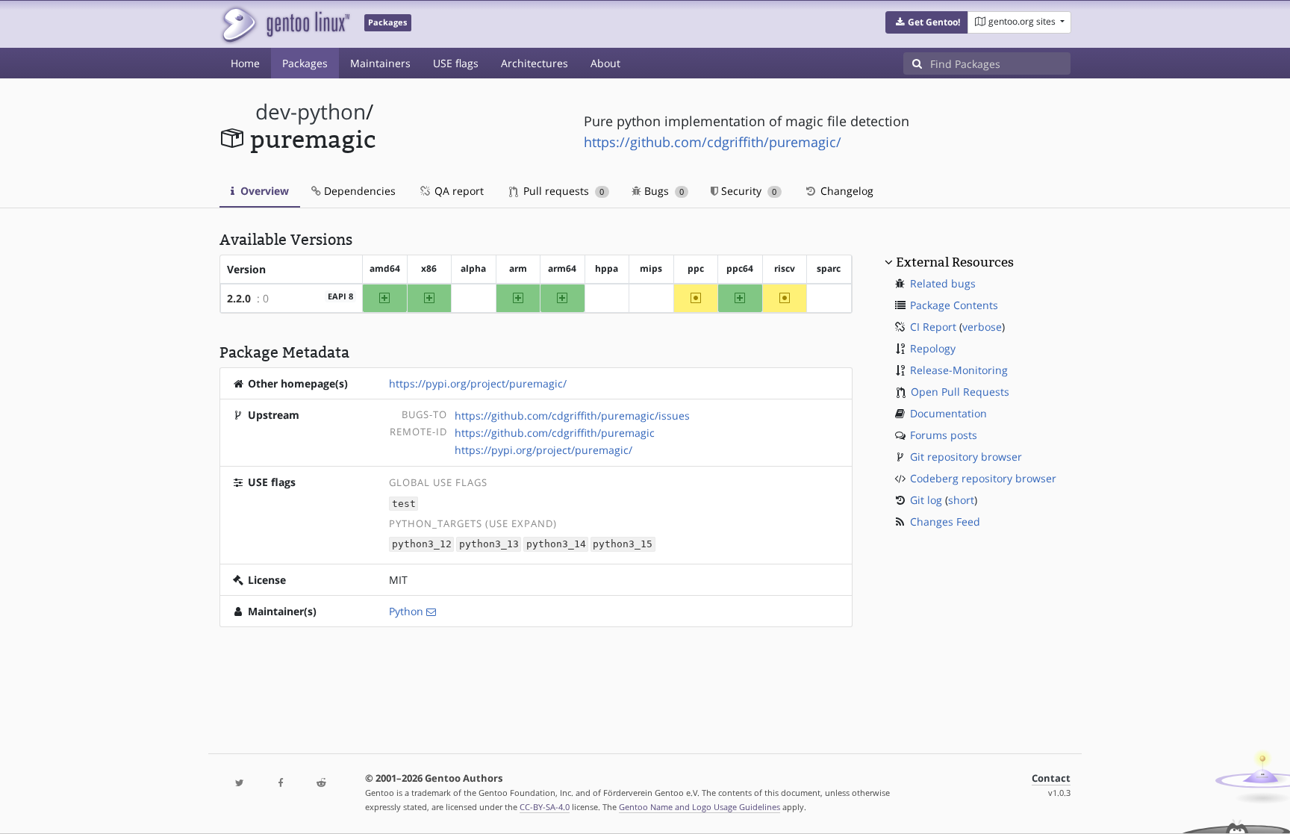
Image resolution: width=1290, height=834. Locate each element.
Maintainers (380, 63)
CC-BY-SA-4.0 (545, 806)
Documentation (948, 413)
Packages (305, 63)
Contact (1051, 778)
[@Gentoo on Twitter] (239, 783)
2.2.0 (239, 298)
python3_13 (489, 544)
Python (406, 611)
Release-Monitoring (959, 370)
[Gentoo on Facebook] (280, 783)
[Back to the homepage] (284, 24)
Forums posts (943, 435)
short (961, 500)
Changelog (845, 191)
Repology (933, 348)
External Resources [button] (955, 262)
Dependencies (358, 191)
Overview (263, 191)
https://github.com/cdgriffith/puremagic (555, 433)
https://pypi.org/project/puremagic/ (478, 383)
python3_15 (622, 544)
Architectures (534, 63)
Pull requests (562, 191)
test (404, 503)
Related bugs (943, 283)
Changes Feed (945, 521)
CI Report (933, 327)
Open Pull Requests (960, 392)
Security (747, 191)
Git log (926, 500)
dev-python (310, 111)
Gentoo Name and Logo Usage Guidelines (699, 806)
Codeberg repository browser (983, 478)
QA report (457, 191)
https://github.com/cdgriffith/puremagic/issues (572, 415)
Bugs (662, 191)
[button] (926, 22)
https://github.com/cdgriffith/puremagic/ (712, 142)
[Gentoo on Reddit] (321, 783)
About (605, 63)
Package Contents (954, 305)
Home (245, 63)
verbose (982, 327)
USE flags (456, 63)
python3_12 (422, 544)
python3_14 (556, 544)
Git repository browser (966, 456)
